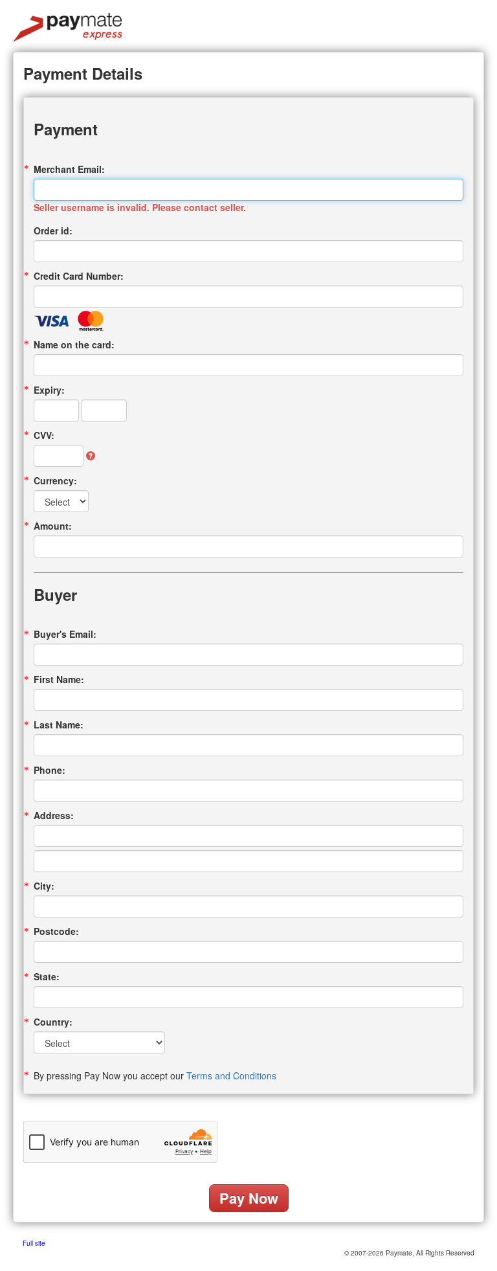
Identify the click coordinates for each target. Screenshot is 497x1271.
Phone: (49, 769)
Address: (54, 815)
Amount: (53, 525)
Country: (53, 1021)
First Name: (59, 679)
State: (47, 976)
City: (44, 885)
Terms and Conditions (231, 1075)
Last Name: (58, 724)
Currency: (55, 480)
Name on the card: (74, 344)
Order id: (53, 230)
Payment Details (82, 73)
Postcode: (56, 931)
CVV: (44, 435)
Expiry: (49, 389)
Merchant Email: (69, 169)
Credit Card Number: (79, 275)
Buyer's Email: (65, 633)
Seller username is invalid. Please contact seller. (140, 207)
